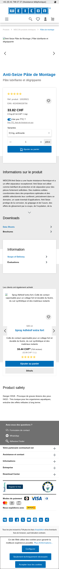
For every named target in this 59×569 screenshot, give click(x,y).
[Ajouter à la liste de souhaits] (49, 101)
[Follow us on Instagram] (12, 520)
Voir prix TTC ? (19, 119)
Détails (29, 371)
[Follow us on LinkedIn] (42, 520)
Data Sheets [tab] (9, 227)
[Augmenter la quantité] (41, 142)
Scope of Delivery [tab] (16, 257)
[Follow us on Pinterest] (36, 520)
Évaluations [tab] (13, 262)
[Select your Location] (55, 2)
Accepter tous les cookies (30, 564)
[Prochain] (54, 53)
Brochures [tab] (8, 231)
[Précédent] (5, 53)
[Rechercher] (30, 19)
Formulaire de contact (20, 430)
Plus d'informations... (43, 543)
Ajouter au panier (31, 149)
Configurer (30, 549)
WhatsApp (14, 436)
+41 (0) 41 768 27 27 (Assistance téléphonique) (24, 2)
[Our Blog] (6, 520)
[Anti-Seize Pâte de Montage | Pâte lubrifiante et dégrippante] (29, 53)
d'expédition (39, 530)
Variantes (11, 128)
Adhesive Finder (17, 441)
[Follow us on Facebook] (18, 520)
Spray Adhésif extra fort (29, 330)
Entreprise (8, 467)
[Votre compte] (45, 19)
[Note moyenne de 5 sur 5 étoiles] (18, 94)
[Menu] (7, 19)
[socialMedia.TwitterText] (24, 520)
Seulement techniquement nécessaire (30, 557)
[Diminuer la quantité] (10, 142)
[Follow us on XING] (47, 520)
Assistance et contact (13, 454)
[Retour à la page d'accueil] (29, 10)
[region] (29, 53)
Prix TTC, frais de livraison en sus (20, 123)
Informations (9, 461)
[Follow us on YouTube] (30, 520)
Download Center (11, 474)
